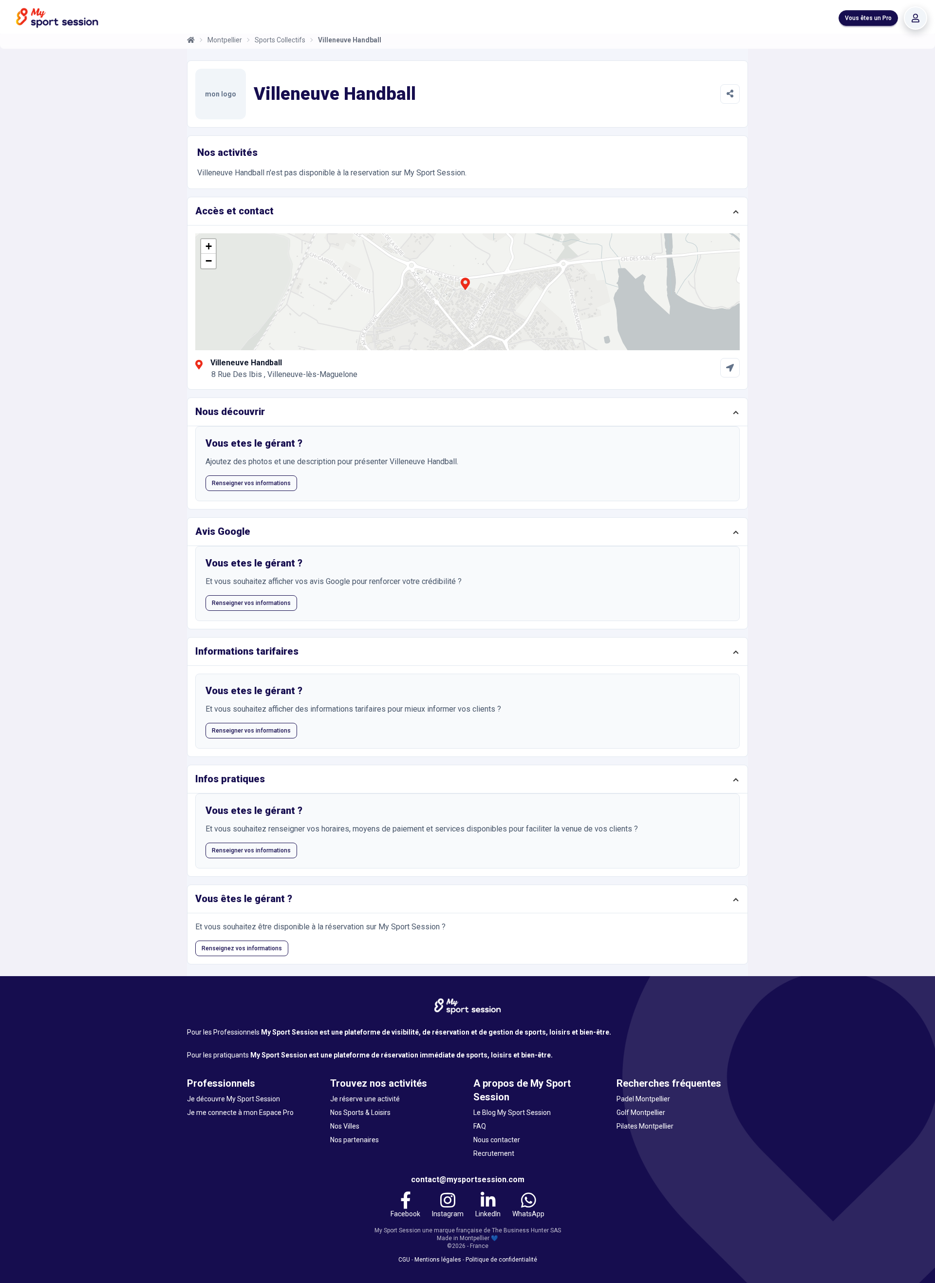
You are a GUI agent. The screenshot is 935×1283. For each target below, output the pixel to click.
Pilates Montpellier (645, 1126)
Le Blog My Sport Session (512, 1112)
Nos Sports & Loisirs (360, 1112)
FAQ (479, 1126)
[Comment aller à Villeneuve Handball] (730, 367)
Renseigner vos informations (251, 483)
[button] (465, 289)
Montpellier (224, 40)
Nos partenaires (354, 1140)
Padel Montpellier (643, 1099)
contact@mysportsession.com (467, 1179)
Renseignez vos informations (242, 948)
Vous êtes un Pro (868, 18)
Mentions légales (437, 1259)
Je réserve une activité (365, 1099)
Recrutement (493, 1153)
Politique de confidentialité (501, 1259)
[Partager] (730, 94)
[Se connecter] (915, 18)
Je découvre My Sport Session (233, 1099)
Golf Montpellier (641, 1112)
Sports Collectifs (280, 40)
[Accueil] (191, 40)
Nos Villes (344, 1126)
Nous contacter (496, 1140)
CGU (404, 1259)
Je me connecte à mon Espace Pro (240, 1112)
